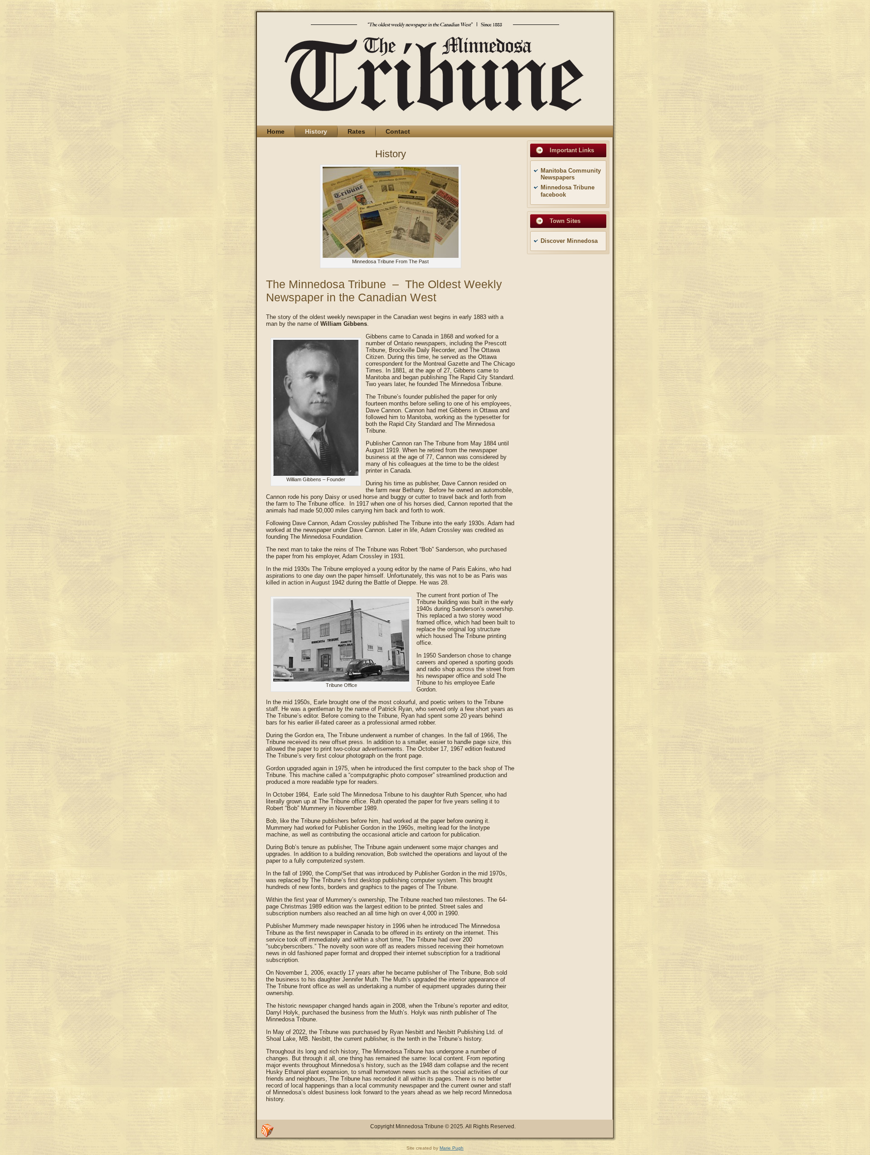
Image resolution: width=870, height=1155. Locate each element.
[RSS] (267, 1130)
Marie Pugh (452, 1147)
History (390, 153)
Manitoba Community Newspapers (571, 174)
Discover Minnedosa (569, 240)
